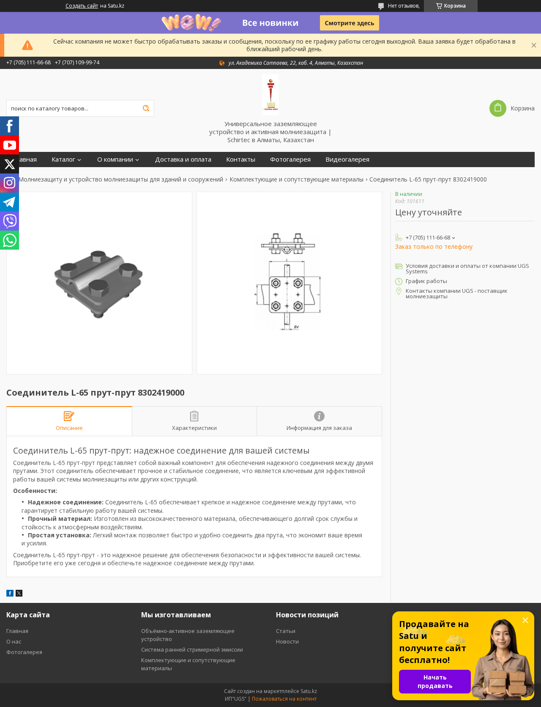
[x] (19, 594)
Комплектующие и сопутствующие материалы (296, 179)
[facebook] (10, 594)
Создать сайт (82, 6)
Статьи (285, 631)
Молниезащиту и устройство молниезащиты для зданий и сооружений (120, 179)
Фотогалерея (290, 159)
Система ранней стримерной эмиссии (192, 649)
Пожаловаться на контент (284, 698)
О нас (13, 641)
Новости (287, 641)
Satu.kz (309, 691)
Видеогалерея (347, 159)
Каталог (63, 159)
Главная (25, 159)
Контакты (240, 159)
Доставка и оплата (183, 159)
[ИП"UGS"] (270, 94)
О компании (115, 159)
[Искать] (145, 108)
